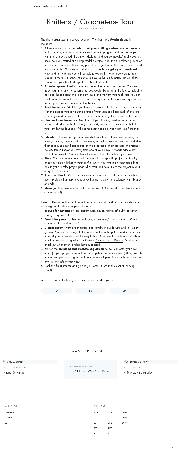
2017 (96, 423)
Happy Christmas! (14, 373)
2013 (110, 417)
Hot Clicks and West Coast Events (89, 371)
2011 (110, 428)
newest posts (40, 6)
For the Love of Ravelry (109, 240)
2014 (110, 412)
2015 (96, 433)
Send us (100, 280)
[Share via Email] (90, 291)
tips (68, 6)
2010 (110, 433)
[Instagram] (172, 449)
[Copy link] (124, 291)
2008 (124, 417)
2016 (96, 428)
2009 (124, 412)
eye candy (57, 6)
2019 (96, 412)
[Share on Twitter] (56, 291)
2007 (25, 368)
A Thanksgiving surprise (138, 373)
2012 (110, 423)
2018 (96, 417)
